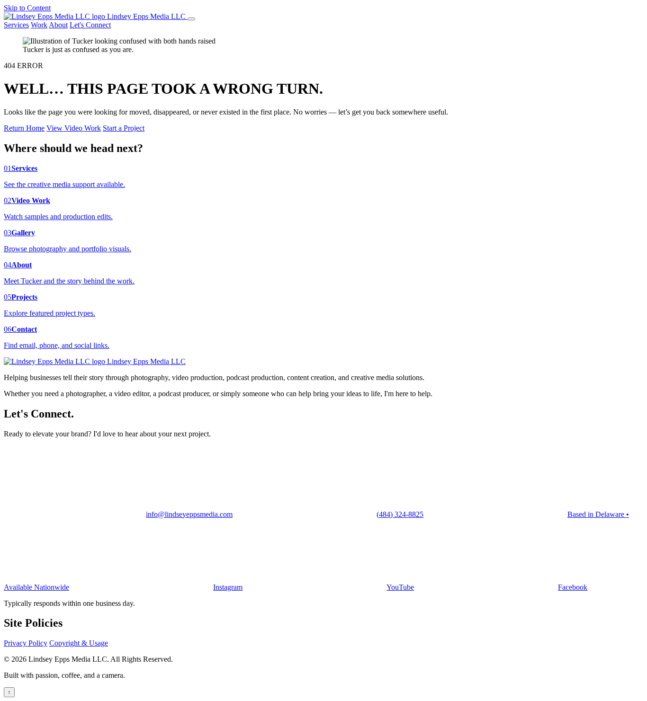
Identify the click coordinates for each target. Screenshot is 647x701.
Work (39, 25)
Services (16, 25)
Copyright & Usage (78, 643)
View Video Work (73, 128)
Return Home (24, 128)
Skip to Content (27, 8)
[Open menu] (191, 19)
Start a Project (123, 128)
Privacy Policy (25, 643)
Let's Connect (90, 25)
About (58, 25)
